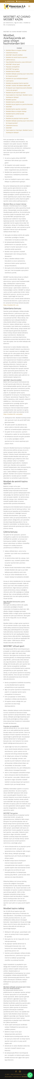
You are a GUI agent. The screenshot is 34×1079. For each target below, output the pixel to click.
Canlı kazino (9, 81)
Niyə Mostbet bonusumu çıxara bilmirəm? (19, 62)
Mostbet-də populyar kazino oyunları (17, 83)
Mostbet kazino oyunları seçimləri (16, 109)
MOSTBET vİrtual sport (13, 64)
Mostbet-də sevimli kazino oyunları (16, 57)
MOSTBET (9, 107)
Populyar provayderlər (13, 67)
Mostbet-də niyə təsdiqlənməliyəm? (17, 78)
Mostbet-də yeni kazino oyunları (16, 92)
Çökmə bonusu (10, 60)
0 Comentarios (10, 25)
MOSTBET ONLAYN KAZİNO (14, 55)
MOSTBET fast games (12, 69)
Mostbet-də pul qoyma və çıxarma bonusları (19, 104)
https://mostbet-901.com (10, 305)
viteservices (9, 22)
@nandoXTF (25, 1076)
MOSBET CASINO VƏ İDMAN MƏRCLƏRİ (18, 85)
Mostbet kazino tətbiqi (13, 71)
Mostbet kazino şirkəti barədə (15, 102)
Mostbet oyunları (11, 99)
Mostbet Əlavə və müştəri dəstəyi (16, 50)
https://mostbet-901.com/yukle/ (12, 414)
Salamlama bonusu (12, 52)
